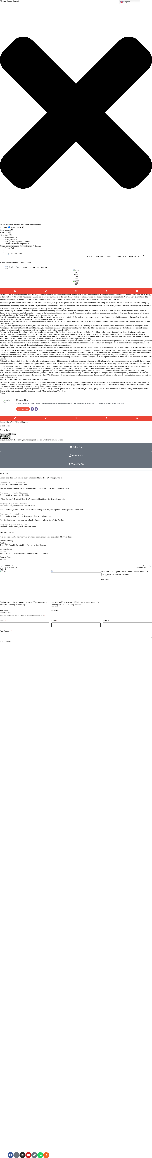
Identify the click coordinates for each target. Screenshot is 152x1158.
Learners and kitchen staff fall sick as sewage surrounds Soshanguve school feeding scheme (34, 488)
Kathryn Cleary (6, 557)
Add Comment (6, 631)
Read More (3, 543)
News (44, 267)
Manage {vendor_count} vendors (17, 242)
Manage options (11, 237)
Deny (8, 246)
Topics (108, 256)
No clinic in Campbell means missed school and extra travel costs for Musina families (32, 520)
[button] (76, 113)
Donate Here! (5, 426)
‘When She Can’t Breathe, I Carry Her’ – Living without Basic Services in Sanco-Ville (32, 499)
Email (54, 620)
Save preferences (26, 246)
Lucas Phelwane (19, 482)
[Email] (36, 409)
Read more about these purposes (17, 244)
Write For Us (134, 256)
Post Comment (5, 642)
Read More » (4, 610)
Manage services (11, 239)
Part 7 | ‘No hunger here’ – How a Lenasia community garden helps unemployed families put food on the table (41, 510)
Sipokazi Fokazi (6, 549)
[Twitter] (32, 409)
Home (89, 256)
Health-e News (14, 267)
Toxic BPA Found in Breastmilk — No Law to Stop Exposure (23, 545)
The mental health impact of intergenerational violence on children (25, 553)
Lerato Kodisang (19, 514)
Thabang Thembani (20, 503)
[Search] (143, 256)
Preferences (14, 246)
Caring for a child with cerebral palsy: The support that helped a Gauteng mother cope (32, 478)
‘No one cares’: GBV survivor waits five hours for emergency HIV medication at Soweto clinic (35, 537)
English (126, 2)
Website (106, 620)
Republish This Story (8, 434)
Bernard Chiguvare (20, 525)
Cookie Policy (10, 248)
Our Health (99, 256)
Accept (2, 246)
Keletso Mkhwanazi (20, 493)
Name (3, 620)
